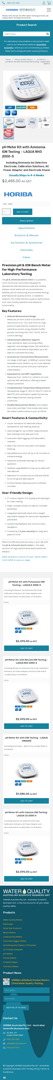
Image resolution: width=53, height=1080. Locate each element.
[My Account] (44, 3)
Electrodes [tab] (26, 250)
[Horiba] (18, 195)
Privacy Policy (33, 1069)
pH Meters (41, 59)
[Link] (26, 1078)
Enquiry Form (13, 1047)
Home (8, 59)
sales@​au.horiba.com (17, 1043)
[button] (49, 10)
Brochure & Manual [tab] (26, 235)
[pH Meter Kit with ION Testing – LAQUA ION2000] (26, 774)
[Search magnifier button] (47, 34)
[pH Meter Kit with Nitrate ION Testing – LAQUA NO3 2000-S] (26, 699)
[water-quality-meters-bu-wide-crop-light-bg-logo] (27, 10)
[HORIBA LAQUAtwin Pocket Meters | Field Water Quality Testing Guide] (6, 980)
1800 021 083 (13, 1039)
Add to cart (23, 212)
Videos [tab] (26, 257)
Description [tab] (26, 220)
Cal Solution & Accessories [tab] (26, 242)
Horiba (6, 602)
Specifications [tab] (26, 228)
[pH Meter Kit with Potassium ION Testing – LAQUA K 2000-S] (26, 621)
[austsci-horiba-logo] (12, 10)
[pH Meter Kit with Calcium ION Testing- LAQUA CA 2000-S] (26, 852)
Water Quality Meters (24, 59)
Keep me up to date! (16, 1007)
